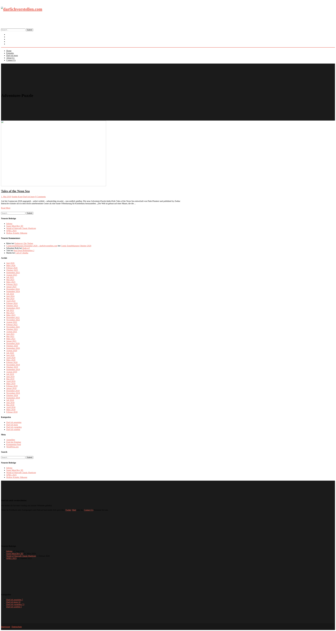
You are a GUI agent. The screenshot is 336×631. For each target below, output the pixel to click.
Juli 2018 (10, 400)
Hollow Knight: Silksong (16, 233)
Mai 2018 (10, 405)
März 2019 (10, 384)
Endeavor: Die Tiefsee (24, 243)
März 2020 (10, 360)
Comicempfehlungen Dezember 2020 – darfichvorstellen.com (31, 246)
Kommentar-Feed (13, 444)
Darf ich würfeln (13, 429)
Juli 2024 (10, 294)
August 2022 (11, 322)
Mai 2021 (10, 336)
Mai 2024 (10, 298)
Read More (5, 208)
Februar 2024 (11, 303)
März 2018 (10, 410)
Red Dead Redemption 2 (24, 250)
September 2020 (13, 348)
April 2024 (10, 301)
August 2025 (11, 275)
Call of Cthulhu (21, 253)
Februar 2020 (11, 362)
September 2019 (13, 369)
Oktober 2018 (12, 395)
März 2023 (10, 315)
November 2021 (13, 327)
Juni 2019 (10, 376)
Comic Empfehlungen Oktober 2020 (76, 246)
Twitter (68, 510)
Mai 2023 (10, 313)
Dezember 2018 (13, 391)
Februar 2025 (11, 284)
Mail (74, 510)
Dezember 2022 (13, 317)
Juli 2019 (10, 374)
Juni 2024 (10, 296)
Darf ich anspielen (13, 422)
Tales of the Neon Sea (15, 191)
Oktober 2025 (12, 270)
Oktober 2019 (12, 367)
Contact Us (13, 44)
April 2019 (10, 381)
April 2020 (10, 358)
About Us (10, 58)
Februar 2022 (11, 324)
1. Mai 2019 (6, 197)
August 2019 (11, 372)
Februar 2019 (11, 386)
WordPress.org (12, 447)
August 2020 (11, 350)
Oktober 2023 (12, 306)
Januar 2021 (11, 341)
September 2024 (13, 291)
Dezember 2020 (13, 343)
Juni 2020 (10, 355)
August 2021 (11, 332)
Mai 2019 (10, 379)
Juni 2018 (10, 402)
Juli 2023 (10, 310)
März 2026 (10, 265)
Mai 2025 (10, 280)
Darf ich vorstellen (14, 427)
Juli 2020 (10, 353)
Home (8, 51)
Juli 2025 (10, 277)
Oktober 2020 (12, 346)
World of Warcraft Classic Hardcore (21, 228)
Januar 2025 (11, 287)
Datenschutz (17, 627)
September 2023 (13, 308)
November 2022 (13, 320)
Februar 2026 (11, 268)
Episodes (10, 53)
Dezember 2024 (13, 289)
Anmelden (10, 440)
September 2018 (13, 398)
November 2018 (13, 393)
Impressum (5, 627)
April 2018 (10, 407)
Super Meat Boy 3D (14, 226)
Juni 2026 (10, 263)
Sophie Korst (17, 197)
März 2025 (10, 282)
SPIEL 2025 (11, 231)
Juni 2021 (10, 334)
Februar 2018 (11, 412)
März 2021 (10, 339)
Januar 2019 (11, 388)
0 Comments (40, 197)
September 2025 (13, 272)
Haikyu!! (26, 248)
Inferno (9, 223)
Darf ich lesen (12, 55)
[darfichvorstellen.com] (21, 9)
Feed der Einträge (13, 442)
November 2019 (13, 365)
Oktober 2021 (12, 329)
